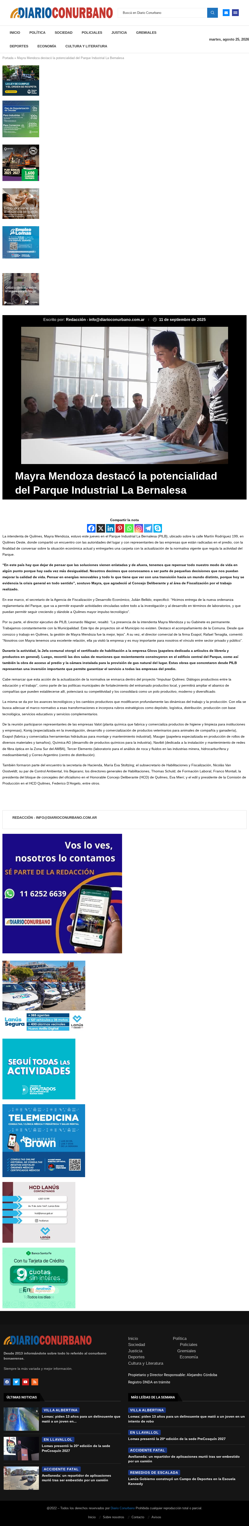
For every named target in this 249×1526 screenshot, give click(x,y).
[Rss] (34, 1382)
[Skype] (157, 528)
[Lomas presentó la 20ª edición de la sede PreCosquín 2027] (21, 1448)
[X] (101, 528)
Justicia (119, 32)
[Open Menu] (235, 12)
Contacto (138, 1517)
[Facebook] (91, 528)
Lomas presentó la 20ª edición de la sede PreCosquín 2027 (177, 1439)
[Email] (226, 12)
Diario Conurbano (123, 1508)
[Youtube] (25, 1382)
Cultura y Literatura (86, 46)
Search (212, 12)
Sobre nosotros (113, 1517)
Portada (7, 58)
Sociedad (63, 32)
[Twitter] (16, 1382)
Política (37, 32)
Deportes (19, 46)
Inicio (15, 32)
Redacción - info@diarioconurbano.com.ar (105, 320)
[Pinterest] (120, 528)
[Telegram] (148, 528)
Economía (46, 46)
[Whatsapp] (129, 528)
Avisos (156, 1517)
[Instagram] (138, 528)
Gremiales (146, 32)
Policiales (92, 32)
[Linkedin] (110, 528)
